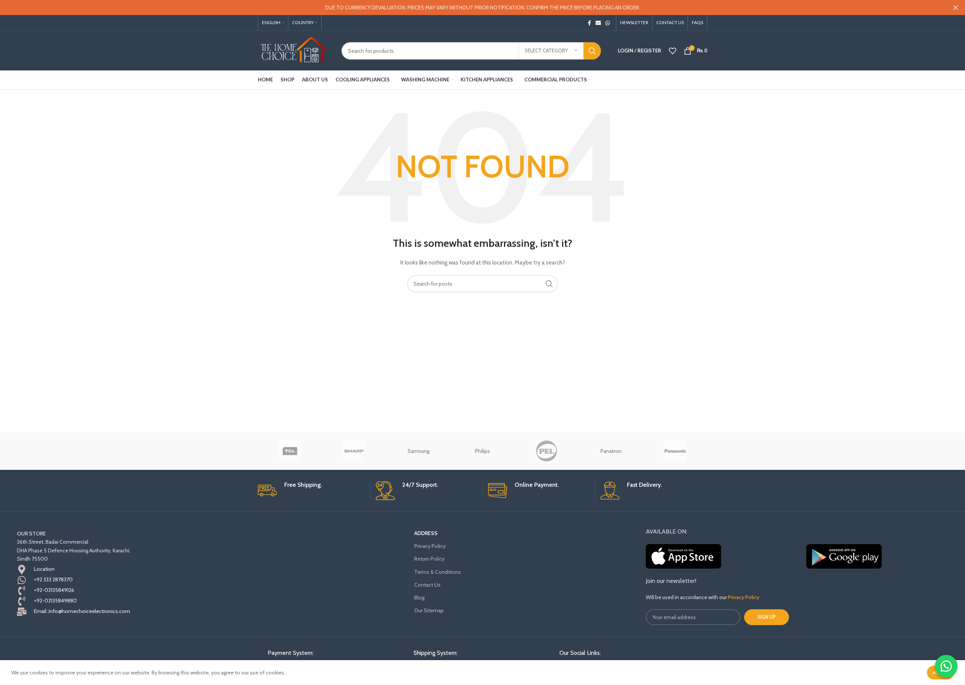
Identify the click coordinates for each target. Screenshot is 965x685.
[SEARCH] (592, 51)
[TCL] (290, 451)
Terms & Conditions (437, 572)
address (426, 533)
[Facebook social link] (589, 23)
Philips (482, 451)
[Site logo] (294, 50)
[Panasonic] (675, 451)
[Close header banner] (955, 7)
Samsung (418, 451)
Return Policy (429, 558)
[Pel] (547, 451)
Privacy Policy (430, 546)
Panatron (611, 451)
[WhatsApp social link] (607, 23)
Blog (419, 597)
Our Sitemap (429, 610)
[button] (946, 666)
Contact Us (427, 584)
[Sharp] (354, 451)
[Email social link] (598, 23)
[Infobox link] (311, 490)
